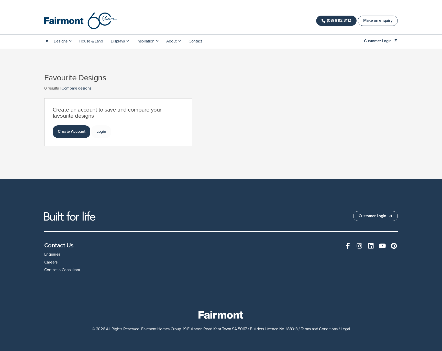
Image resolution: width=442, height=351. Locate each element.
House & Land (91, 41)
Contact (195, 41)
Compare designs (76, 88)
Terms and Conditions (319, 329)
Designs (61, 41)
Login (101, 131)
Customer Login (378, 41)
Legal (345, 329)
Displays (118, 41)
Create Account (71, 131)
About (171, 41)
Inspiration (145, 41)
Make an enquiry (377, 20)
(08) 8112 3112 (339, 20)
